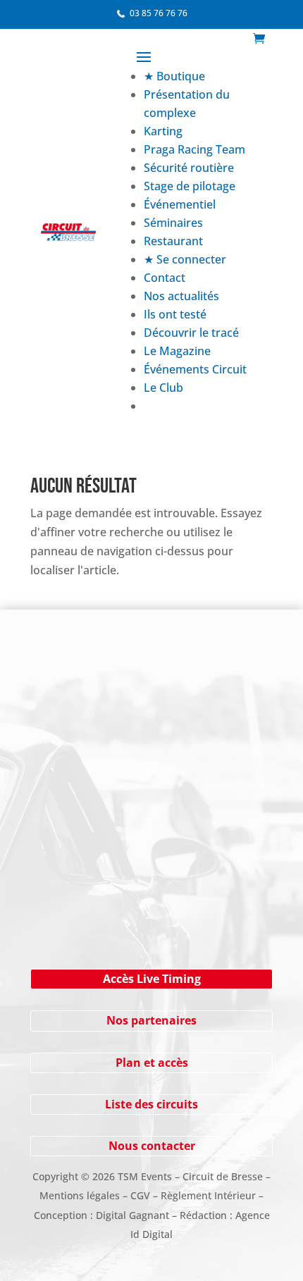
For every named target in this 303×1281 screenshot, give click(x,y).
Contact (164, 277)
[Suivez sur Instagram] (115, 688)
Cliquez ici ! (152, 902)
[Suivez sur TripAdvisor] (227, 688)
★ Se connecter (185, 259)
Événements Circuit (195, 369)
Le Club (163, 387)
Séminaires (173, 222)
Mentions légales (79, 1195)
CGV (140, 1195)
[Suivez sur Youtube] (143, 688)
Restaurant (173, 241)
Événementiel (180, 204)
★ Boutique (174, 76)
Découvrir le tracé (191, 332)
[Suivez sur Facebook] (86, 688)
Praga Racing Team (194, 149)
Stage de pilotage (189, 186)
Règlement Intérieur (208, 1195)
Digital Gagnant (132, 1215)
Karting (163, 131)
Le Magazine (177, 351)
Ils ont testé (175, 314)
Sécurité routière (189, 167)
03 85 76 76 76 (158, 13)
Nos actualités (181, 296)
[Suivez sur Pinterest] (171, 688)
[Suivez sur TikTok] (199, 688)
